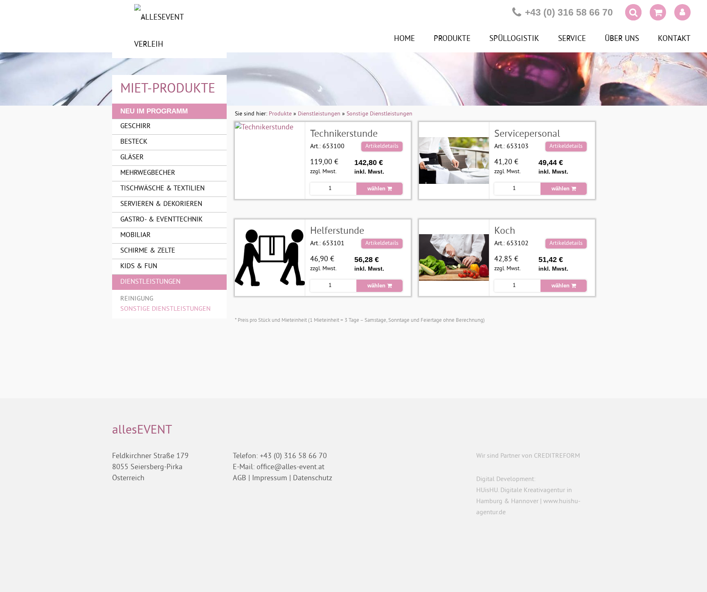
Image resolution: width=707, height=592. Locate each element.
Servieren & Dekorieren (161, 204)
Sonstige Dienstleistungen (165, 309)
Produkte (452, 39)
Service (572, 39)
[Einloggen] (682, 12)
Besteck (133, 142)
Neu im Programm (154, 111)
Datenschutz (312, 478)
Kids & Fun (138, 266)
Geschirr (135, 126)
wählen (377, 188)
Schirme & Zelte (147, 250)
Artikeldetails (382, 146)
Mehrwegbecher (147, 173)
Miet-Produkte (167, 89)
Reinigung (136, 299)
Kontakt (674, 39)
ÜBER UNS (622, 39)
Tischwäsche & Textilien (162, 188)
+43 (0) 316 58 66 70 (569, 12)
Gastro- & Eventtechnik (161, 219)
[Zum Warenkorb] (658, 14)
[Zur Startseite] (169, 31)
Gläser (132, 157)
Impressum (269, 478)
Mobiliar (135, 235)
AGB (239, 478)
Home (404, 39)
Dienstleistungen (150, 282)
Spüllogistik (514, 39)
